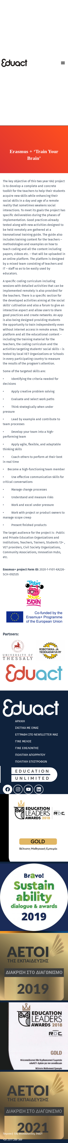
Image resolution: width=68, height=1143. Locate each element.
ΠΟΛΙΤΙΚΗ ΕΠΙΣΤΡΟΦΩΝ (31, 761)
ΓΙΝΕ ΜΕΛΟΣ (23, 741)
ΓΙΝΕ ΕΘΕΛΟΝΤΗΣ (27, 748)
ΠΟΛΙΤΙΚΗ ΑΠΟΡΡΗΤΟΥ (30, 755)
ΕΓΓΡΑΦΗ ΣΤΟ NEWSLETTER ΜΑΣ (36, 734)
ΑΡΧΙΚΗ (20, 721)
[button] (63, 63)
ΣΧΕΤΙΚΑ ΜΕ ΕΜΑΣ (27, 728)
